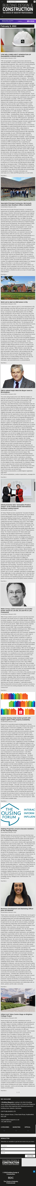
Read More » (4, 175)
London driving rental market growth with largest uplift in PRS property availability (16, 719)
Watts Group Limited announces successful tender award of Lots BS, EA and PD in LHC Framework (16, 610)
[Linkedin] (34, 2)
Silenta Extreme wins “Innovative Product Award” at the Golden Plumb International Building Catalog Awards (16, 506)
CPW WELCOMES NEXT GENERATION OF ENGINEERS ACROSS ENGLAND (16, 55)
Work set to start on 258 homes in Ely (14, 302)
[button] (2, 1)
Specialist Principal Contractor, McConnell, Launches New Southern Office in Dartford (16, 204)
